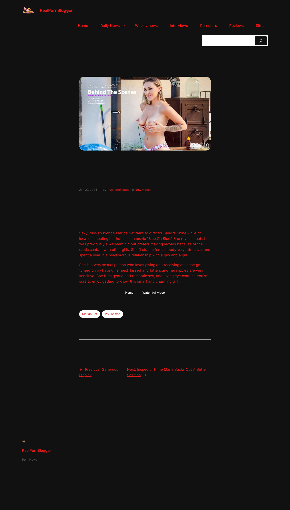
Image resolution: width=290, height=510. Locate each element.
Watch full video (153, 292)
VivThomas (112, 314)
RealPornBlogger (56, 10)
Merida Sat (89, 314)
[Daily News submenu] (125, 26)
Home (129, 292)
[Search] (261, 40)
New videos (143, 189)
